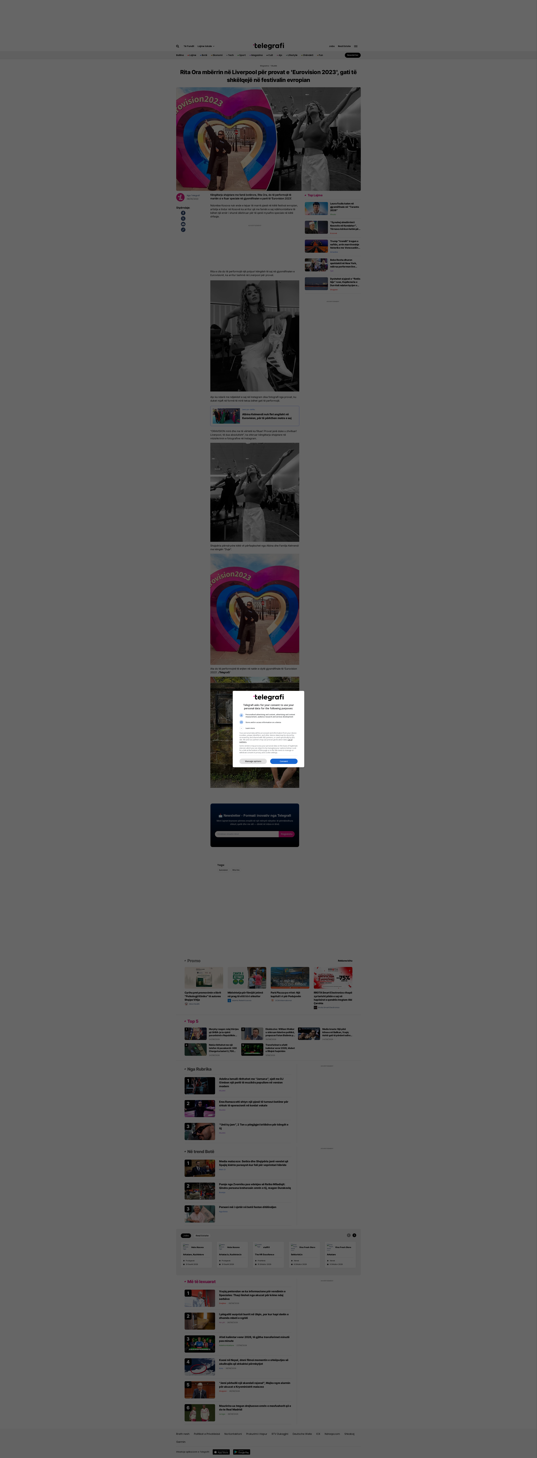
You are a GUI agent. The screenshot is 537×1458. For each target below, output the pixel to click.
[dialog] (268, 729)
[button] (268, 728)
